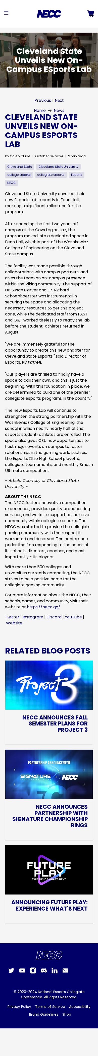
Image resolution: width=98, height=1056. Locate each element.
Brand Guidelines (43, 1014)
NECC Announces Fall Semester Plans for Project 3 (55, 724)
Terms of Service (50, 1006)
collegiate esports (51, 175)
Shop (66, 1014)
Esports (76, 175)
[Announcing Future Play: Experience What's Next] (49, 870)
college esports (19, 175)
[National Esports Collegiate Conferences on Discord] (43, 972)
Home (40, 111)
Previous (42, 101)
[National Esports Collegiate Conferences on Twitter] (11, 972)
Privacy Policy (19, 1006)
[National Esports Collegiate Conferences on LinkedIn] (54, 972)
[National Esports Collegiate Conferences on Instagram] (33, 972)
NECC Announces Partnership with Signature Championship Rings (50, 816)
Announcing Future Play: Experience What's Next (49, 906)
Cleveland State (19, 167)
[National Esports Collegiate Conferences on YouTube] (22, 972)
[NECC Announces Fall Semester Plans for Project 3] (49, 685)
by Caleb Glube (17, 156)
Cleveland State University (58, 167)
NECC (11, 183)
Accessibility (79, 1006)
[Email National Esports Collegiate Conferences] (65, 972)
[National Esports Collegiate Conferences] (49, 13)
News (59, 111)
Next (59, 101)
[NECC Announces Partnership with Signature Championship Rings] (49, 774)
